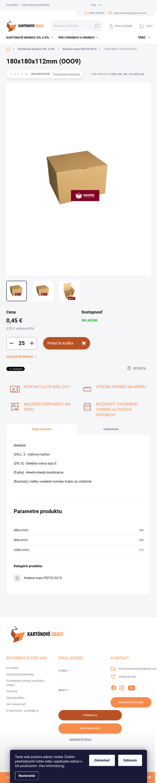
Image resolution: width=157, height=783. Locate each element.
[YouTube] (131, 687)
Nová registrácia (90, 728)
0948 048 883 (127, 676)
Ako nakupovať (16, 704)
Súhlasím (130, 760)
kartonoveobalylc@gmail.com (138, 668)
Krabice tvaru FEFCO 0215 (43, 578)
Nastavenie (27, 776)
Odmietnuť (102, 760)
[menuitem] (30, 37)
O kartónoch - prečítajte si (22, 710)
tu (62, 766)
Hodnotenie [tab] (111, 429)
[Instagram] (122, 687)
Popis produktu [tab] (42, 429)
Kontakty (12, 5)
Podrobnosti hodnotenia (66, 74)
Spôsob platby (15, 697)
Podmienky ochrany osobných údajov (25, 682)
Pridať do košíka (60, 343)
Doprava (11, 691)
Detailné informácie (19, 356)
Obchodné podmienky (36, 5)
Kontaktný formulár (131, 702)
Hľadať (96, 25)
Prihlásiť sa (90, 715)
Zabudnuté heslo (80, 739)
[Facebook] (114, 687)
